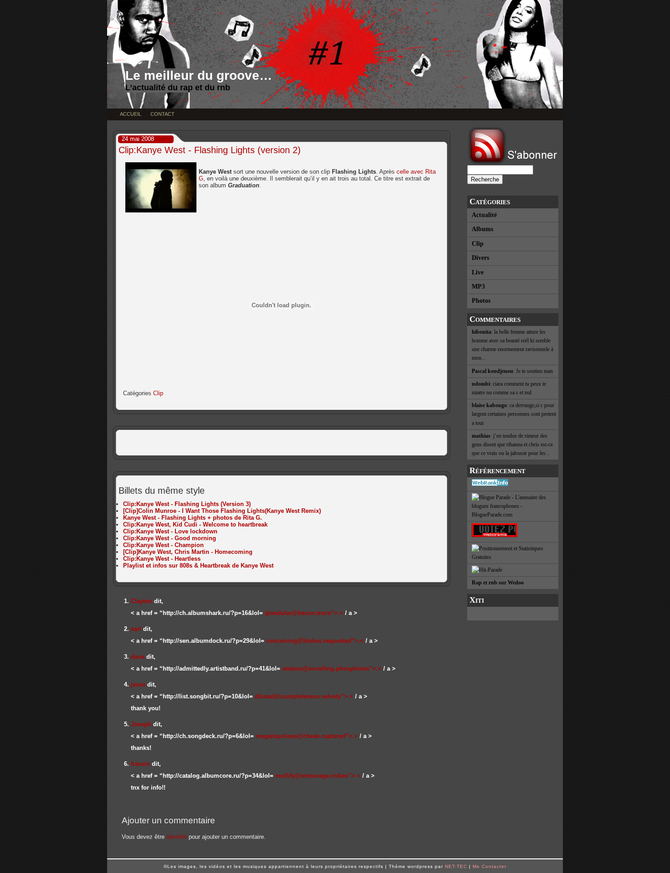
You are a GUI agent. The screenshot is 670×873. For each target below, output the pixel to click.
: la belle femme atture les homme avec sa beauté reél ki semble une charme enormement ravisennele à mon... (512, 345)
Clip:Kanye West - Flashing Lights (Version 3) (187, 504)
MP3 (478, 286)
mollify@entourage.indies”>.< (318, 775)
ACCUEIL (130, 114)
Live (478, 272)
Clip (478, 243)
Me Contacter (489, 866)
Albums (482, 229)
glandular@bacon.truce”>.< (304, 613)
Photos (481, 300)
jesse (138, 684)
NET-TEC (456, 866)
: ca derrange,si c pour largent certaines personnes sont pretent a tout (514, 414)
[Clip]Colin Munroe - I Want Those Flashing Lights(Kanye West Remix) (222, 510)
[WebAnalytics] (512, 613)
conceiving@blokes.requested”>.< (315, 640)
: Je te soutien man (512, 371)
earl (136, 628)
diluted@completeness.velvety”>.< (304, 696)
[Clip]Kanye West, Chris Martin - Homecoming (188, 551)
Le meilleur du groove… (198, 75)
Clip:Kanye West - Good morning (169, 538)
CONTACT (162, 114)
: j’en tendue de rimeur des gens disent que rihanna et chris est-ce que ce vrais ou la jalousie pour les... (512, 444)
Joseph (141, 724)
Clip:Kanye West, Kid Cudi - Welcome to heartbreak (195, 524)
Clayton (141, 601)
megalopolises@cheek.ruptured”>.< (307, 736)
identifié (176, 836)
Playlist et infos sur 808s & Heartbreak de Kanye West (198, 565)
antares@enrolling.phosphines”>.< (331, 668)
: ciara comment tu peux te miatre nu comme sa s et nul (509, 388)
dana (137, 656)
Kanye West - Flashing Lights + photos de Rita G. (192, 517)
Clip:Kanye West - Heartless (162, 558)
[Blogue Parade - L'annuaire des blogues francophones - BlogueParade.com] (512, 506)
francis (140, 763)
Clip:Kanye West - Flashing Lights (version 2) (210, 150)
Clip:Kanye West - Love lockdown (170, 531)
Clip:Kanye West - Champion (163, 545)
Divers (480, 257)
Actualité (484, 215)
